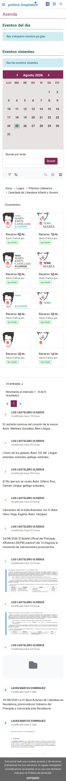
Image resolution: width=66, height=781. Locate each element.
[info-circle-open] (53, 174)
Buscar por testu (16, 154)
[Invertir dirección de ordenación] (16, 174)
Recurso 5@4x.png (49, 274)
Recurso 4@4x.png (16, 314)
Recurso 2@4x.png (16, 354)
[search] (46, 174)
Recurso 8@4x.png (16, 234)
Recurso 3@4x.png (49, 314)
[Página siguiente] (20, 403)
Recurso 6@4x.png (16, 274)
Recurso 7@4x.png (49, 234)
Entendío (33, 778)
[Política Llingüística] (23, 3)
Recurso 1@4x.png (49, 354)
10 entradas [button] (16, 384)
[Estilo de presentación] (60, 174)
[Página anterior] (7, 403)
